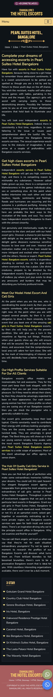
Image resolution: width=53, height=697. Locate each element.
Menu (5, 22)
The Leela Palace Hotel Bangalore (25, 649)
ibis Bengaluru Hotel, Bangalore (24, 636)
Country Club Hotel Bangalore (23, 598)
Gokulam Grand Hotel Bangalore (25, 591)
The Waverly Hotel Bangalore (23, 655)
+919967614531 (28, 3)
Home (7, 47)
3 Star (15, 47)
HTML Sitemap (22, 680)
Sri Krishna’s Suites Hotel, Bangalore (27, 642)
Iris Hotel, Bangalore (18, 611)
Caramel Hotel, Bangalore (21, 629)
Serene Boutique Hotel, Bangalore (26, 605)
